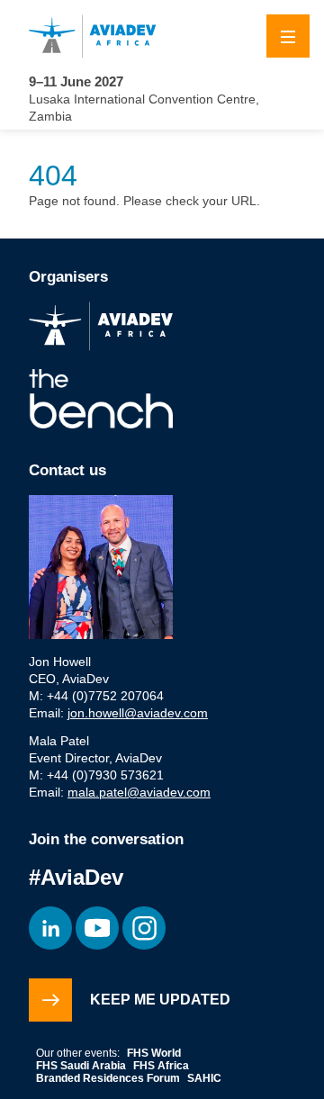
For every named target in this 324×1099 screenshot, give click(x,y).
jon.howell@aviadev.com (138, 713)
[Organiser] (101, 328)
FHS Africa (161, 1065)
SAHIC (204, 1078)
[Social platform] (50, 928)
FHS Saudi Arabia (81, 1065)
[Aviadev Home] (162, 36)
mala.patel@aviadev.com (139, 792)
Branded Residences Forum (108, 1078)
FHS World (154, 1053)
